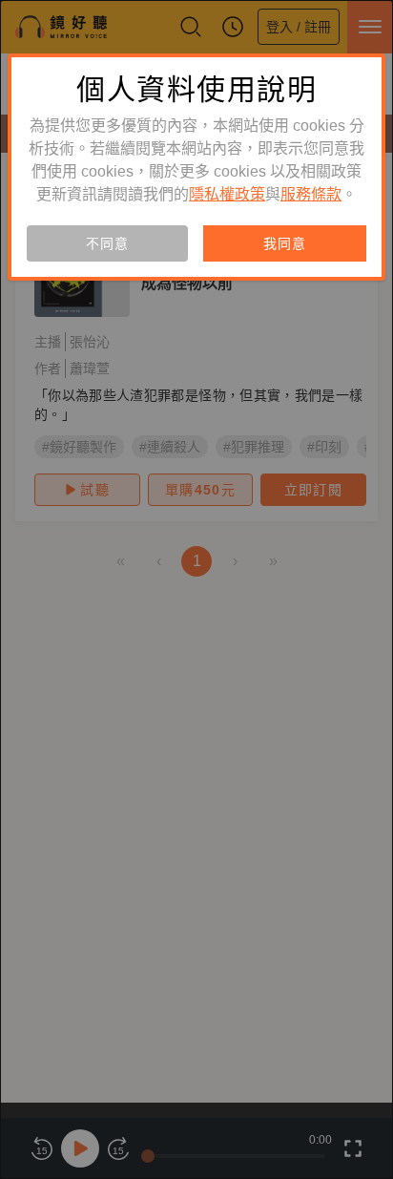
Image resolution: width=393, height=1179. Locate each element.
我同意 (284, 243)
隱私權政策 (227, 194)
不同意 (107, 243)
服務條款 (310, 194)
